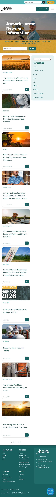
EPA (7, 72)
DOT (4, 72)
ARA (35, 67)
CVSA (4, 303)
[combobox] (33, 2)
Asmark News (7, 187)
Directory (12, 490)
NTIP (17, 490)
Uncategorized (38, 97)
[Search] (43, 2)
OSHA (10, 72)
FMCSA (35, 86)
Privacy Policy (5, 490)
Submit (32, 48)
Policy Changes (38, 93)
